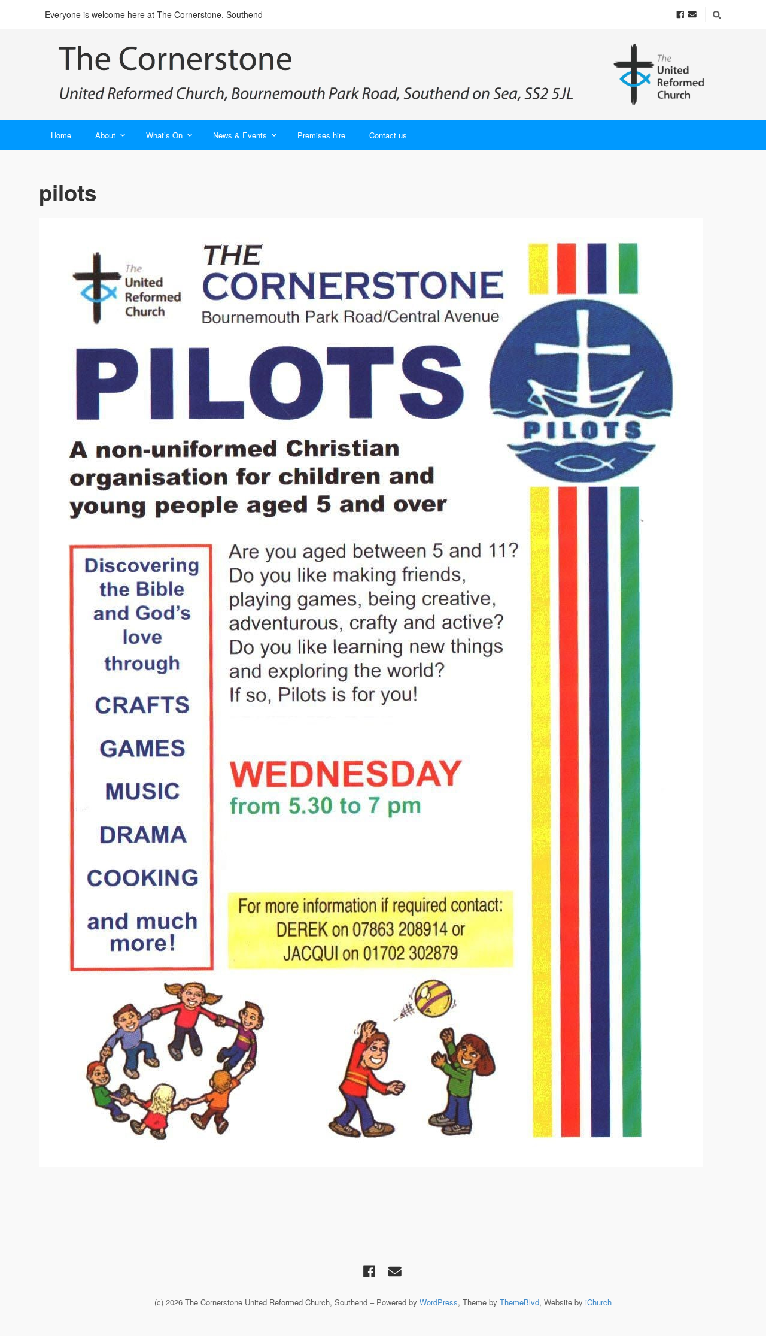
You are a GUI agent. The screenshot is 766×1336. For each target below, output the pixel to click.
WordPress (439, 1302)
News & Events (240, 135)
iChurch (598, 1302)
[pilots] (383, 692)
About (105, 135)
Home (61, 135)
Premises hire (321, 135)
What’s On (164, 135)
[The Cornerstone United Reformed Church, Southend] (383, 74)
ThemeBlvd (519, 1302)
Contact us (388, 135)
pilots (67, 192)
